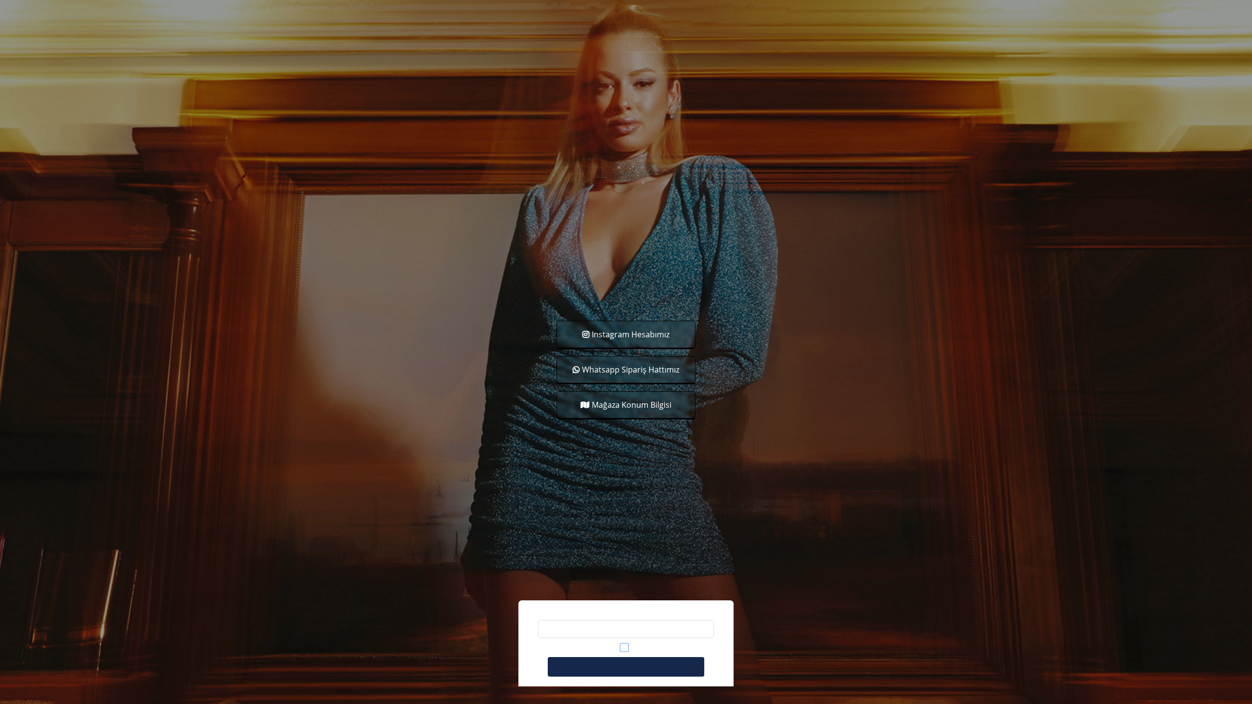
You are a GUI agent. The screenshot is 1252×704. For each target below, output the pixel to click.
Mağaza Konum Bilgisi (631, 404)
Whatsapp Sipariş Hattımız (630, 369)
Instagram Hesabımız (631, 334)
